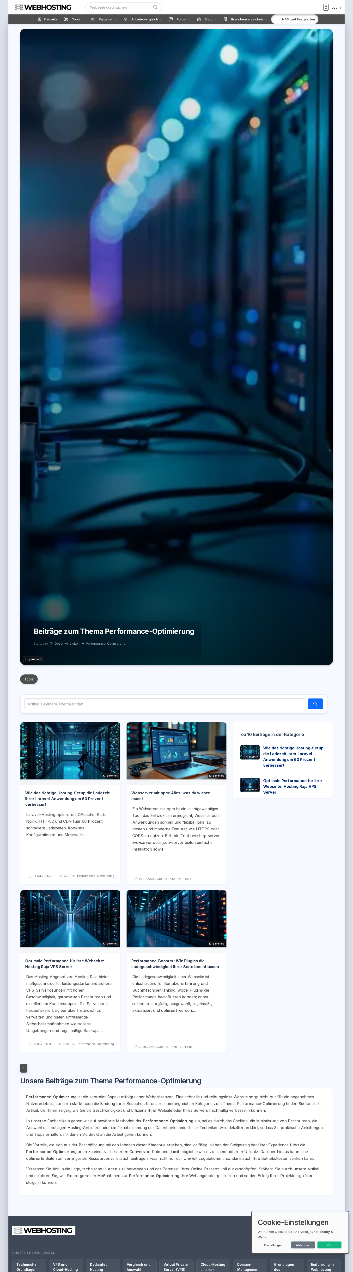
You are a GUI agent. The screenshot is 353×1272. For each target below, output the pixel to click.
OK (329, 1245)
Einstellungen (273, 1245)
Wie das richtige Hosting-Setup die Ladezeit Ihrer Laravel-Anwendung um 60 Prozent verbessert (67, 798)
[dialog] (300, 1232)
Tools (29, 679)
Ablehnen (303, 1245)
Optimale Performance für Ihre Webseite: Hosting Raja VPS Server (292, 786)
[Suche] (155, 7)
